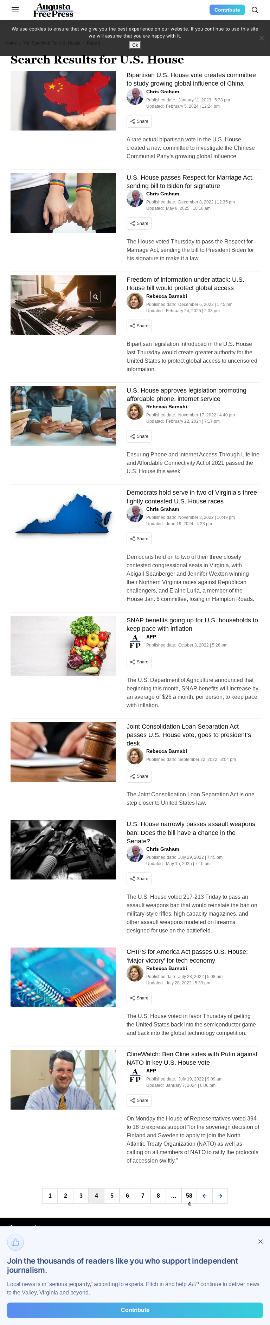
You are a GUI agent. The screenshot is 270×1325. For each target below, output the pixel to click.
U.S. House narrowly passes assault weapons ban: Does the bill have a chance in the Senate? (191, 833)
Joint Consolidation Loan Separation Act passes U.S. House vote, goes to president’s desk (189, 735)
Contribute (227, 10)
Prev (204, 1196)
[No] (261, 37)
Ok (135, 45)
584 (189, 1198)
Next (220, 1196)
